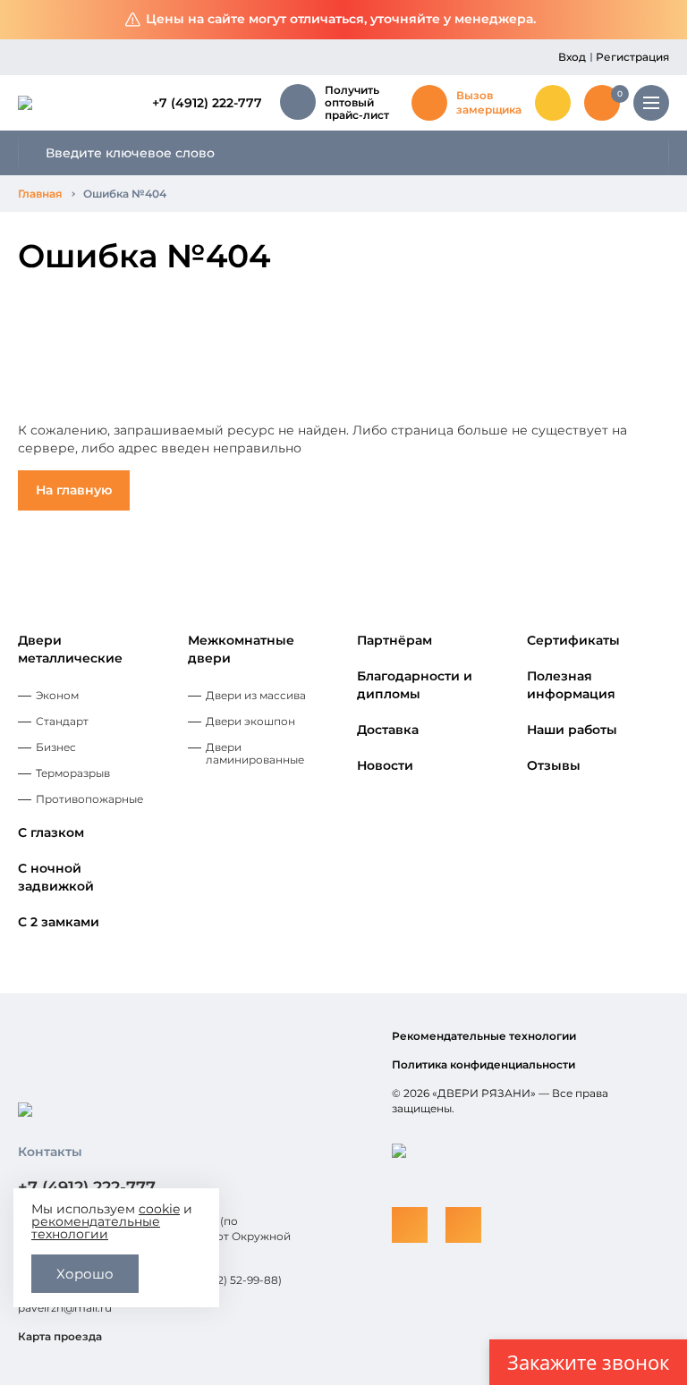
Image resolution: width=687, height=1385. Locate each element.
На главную (74, 490)
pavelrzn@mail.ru (65, 1307)
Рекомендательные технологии (484, 1036)
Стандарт (62, 721)
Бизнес (56, 747)
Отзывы (554, 765)
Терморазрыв (73, 773)
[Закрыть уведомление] (660, 20)
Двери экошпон (250, 721)
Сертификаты (573, 640)
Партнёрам (394, 640)
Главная (40, 193)
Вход (572, 56)
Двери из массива (256, 695)
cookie (159, 1209)
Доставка (388, 730)
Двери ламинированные (255, 753)
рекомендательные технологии (95, 1227)
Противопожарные (89, 799)
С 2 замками (58, 922)
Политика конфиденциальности (483, 1064)
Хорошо (85, 1273)
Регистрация (632, 56)
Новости (385, 765)
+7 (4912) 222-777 (207, 103)
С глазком (51, 832)
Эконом (57, 695)
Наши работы (572, 730)
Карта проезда (60, 1336)
